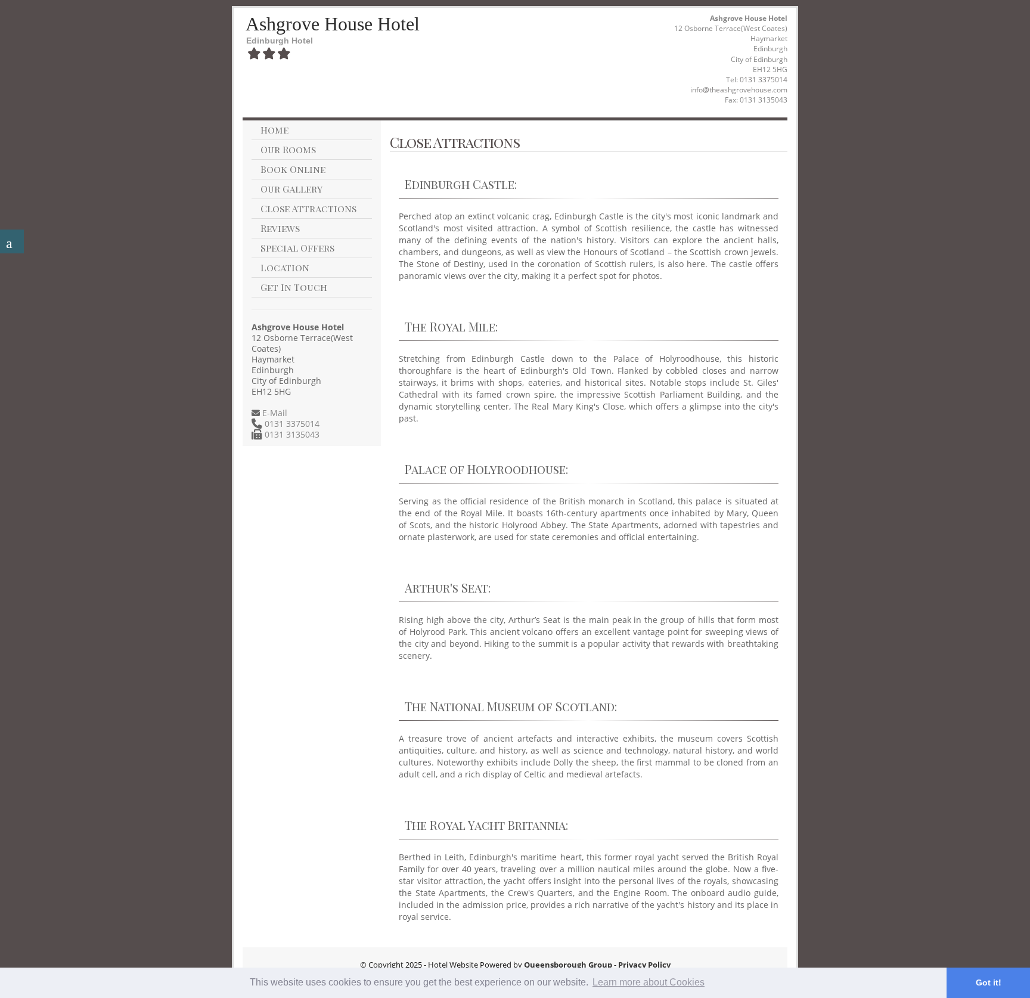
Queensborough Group (568, 964)
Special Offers (297, 247)
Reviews (280, 228)
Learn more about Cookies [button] (648, 982)
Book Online (292, 169)
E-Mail (273, 413)
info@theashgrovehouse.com (738, 90)
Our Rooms (288, 149)
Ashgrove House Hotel (333, 24)
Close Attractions (308, 208)
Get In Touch (293, 287)
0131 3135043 (290, 434)
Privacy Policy (644, 964)
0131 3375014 (763, 80)
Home (274, 129)
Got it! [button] (988, 982)
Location (284, 267)
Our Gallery (291, 188)
